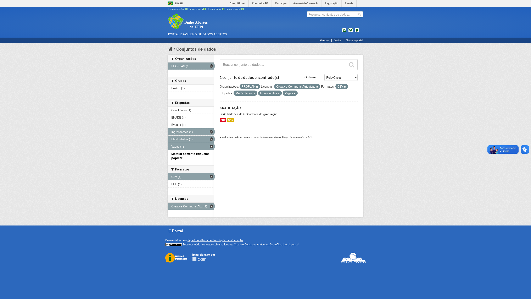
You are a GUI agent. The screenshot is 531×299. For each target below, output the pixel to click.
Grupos (324, 40)
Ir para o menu (197, 9)
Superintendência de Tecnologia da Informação (215, 240)
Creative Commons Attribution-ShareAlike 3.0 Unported (266, 244)
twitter (350, 32)
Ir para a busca (216, 9)
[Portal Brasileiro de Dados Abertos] (212, 21)
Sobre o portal (354, 40)
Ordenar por (313, 77)
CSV (230, 120)
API (281, 136)
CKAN (199, 259)
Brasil (179, 3)
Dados (337, 40)
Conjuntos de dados (196, 49)
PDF (222, 120)
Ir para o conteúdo (177, 9)
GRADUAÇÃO (230, 108)
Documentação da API (300, 136)
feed (344, 32)
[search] (359, 14)
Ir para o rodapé (235, 9)
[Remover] (257, 86)
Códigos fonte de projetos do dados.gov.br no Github (357, 32)
